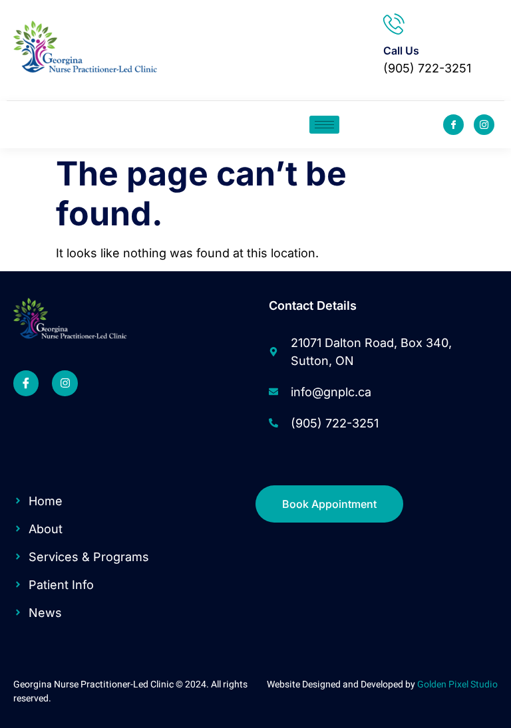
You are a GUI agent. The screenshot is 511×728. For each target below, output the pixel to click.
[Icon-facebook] (453, 124)
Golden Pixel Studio (457, 684)
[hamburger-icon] (324, 125)
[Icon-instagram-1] (484, 124)
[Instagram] (64, 383)
